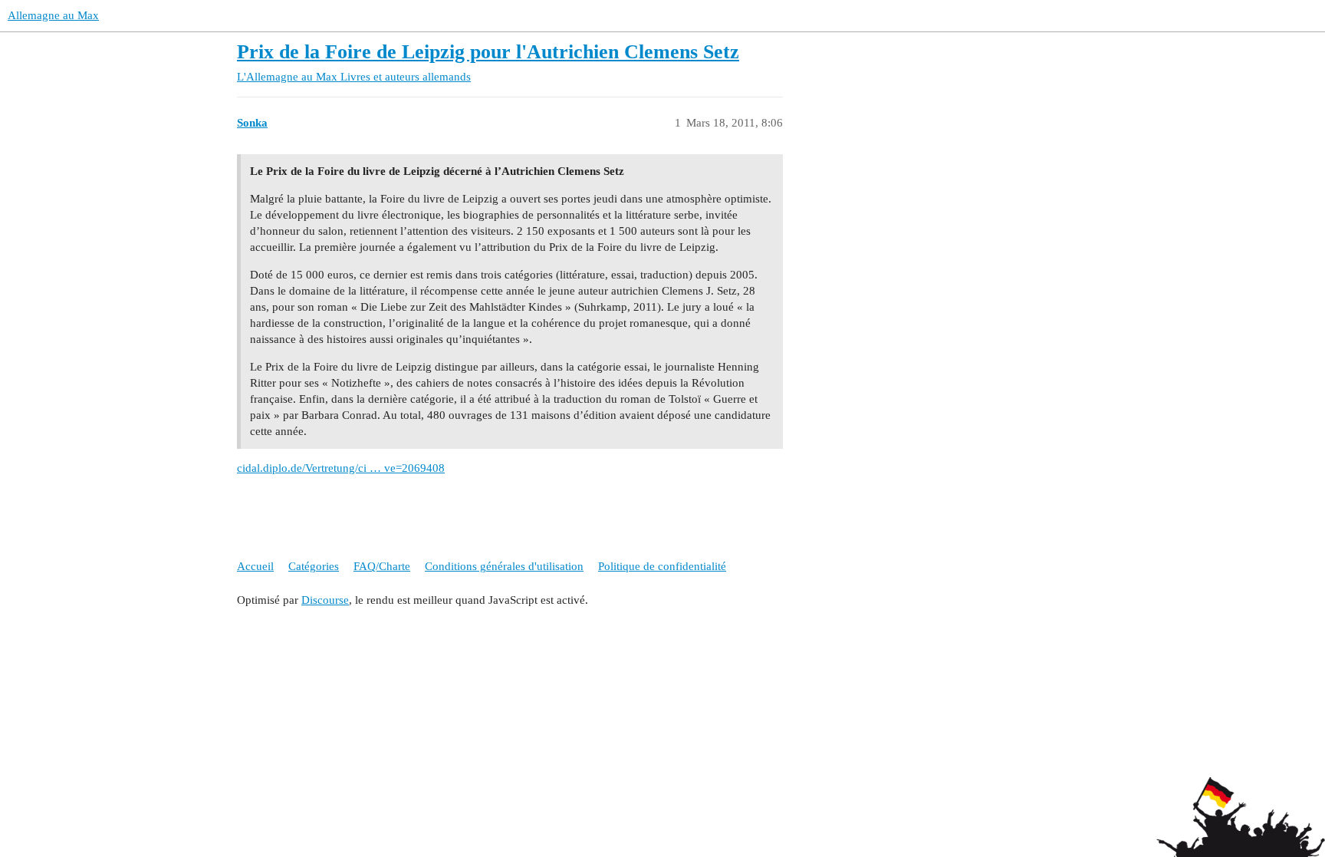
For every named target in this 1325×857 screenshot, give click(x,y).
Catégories (313, 566)
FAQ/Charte (381, 566)
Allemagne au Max (53, 15)
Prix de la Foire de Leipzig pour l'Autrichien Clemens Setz (488, 52)
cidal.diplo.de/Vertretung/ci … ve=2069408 (341, 468)
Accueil (255, 566)
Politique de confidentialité (662, 566)
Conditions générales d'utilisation (504, 566)
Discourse (325, 600)
